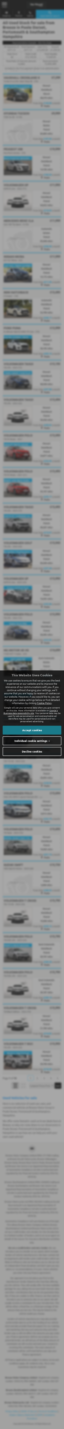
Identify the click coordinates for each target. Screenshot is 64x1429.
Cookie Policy (44, 703)
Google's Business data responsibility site (31, 711)
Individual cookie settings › (32, 741)
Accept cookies (32, 730)
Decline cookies (32, 751)
